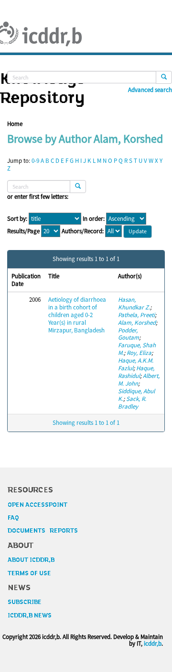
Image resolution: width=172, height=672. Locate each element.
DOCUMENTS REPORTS (43, 531)
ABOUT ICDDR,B (31, 560)
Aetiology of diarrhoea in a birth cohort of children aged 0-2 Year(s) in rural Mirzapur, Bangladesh (77, 315)
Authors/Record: (83, 231)
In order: (94, 219)
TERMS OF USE (29, 573)
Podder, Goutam (128, 334)
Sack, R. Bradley (132, 402)
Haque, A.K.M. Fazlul (135, 364)
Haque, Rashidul (136, 372)
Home (14, 124)
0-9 (35, 161)
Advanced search (150, 90)
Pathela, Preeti (136, 315)
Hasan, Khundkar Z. (134, 303)
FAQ (13, 518)
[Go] (164, 77)
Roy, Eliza (139, 353)
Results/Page (23, 231)
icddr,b (152, 643)
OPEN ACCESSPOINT (37, 505)
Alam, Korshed (137, 323)
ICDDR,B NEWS (30, 615)
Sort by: (17, 219)
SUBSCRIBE (25, 602)
